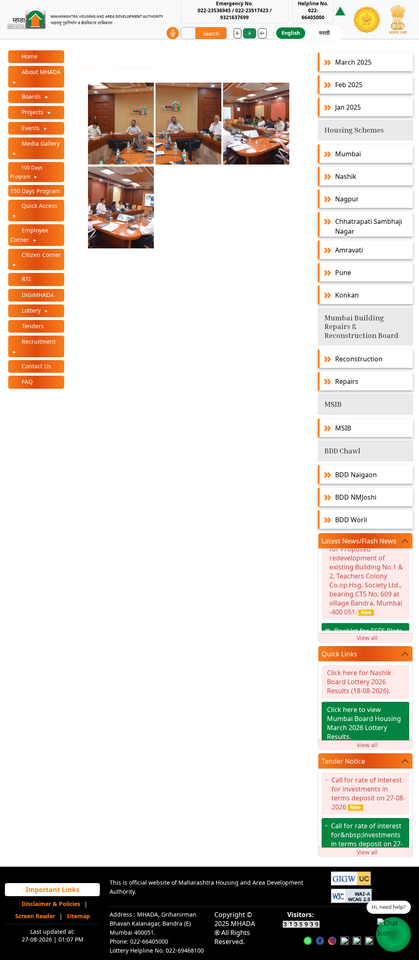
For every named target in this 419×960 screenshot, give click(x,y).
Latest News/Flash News (359, 540)
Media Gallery (40, 143)
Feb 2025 (349, 84)
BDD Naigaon (356, 474)
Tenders (32, 326)
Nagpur (347, 198)
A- (237, 33)
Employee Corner (29, 234)
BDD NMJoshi (355, 497)
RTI (25, 279)
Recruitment (38, 341)
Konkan (347, 295)
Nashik (345, 176)
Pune (343, 272)
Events (30, 128)
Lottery (31, 310)
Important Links (52, 889)
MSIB (343, 428)
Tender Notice (343, 761)
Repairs (346, 381)
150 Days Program (35, 191)
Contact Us (35, 366)
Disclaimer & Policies (51, 904)
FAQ (26, 381)
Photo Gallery (132, 67)
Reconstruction (359, 358)
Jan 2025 (348, 107)
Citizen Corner (40, 255)
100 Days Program (26, 172)
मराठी (324, 32)
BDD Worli (351, 519)
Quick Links (339, 653)
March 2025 (353, 62)
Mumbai (348, 153)
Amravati (349, 250)
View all (367, 638)
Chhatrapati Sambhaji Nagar (368, 226)
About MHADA (40, 72)
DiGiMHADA (37, 295)
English (291, 32)
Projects (32, 112)
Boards (31, 96)
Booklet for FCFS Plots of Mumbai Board (368, 629)
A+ (262, 33)
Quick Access (38, 206)
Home (29, 56)
